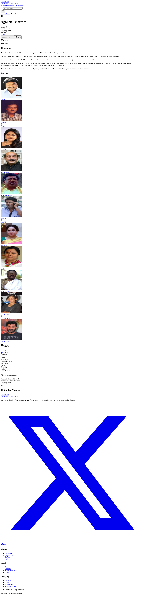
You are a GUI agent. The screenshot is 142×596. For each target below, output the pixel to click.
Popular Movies (10, 555)
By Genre (8, 559)
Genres (17, 5)
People (22, 5)
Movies (7, 5)
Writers (7, 572)
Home (3, 5)
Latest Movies (9, 553)
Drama (3, 34)
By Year (12, 5)
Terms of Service (10, 586)
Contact (7, 582)
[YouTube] (4, 545)
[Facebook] (2, 545)
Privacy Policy (10, 584)
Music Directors (10, 570)
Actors (7, 567)
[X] (71, 542)
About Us (8, 580)
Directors (8, 569)
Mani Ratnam (5, 352)
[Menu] (3, 11)
